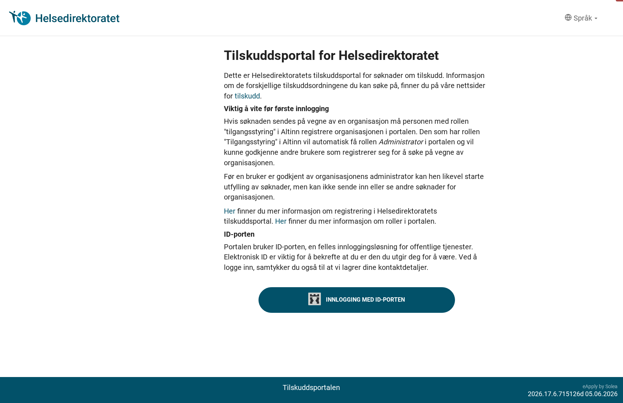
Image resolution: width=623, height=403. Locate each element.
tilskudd (247, 96)
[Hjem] (64, 18)
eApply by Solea (600, 386)
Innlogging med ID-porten (364, 299)
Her (230, 211)
